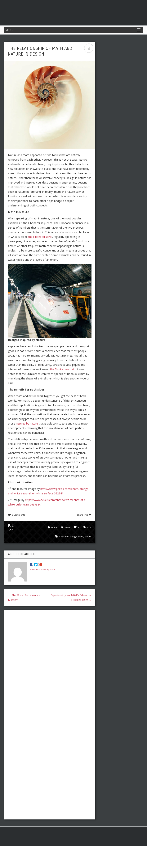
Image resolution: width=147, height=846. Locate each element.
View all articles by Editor (43, 569)
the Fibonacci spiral (40, 237)
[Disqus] (49, 662)
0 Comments (18, 514)
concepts (64, 536)
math (80, 536)
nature (87, 536)
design (73, 536)
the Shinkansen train (62, 369)
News (67, 527)
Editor (54, 527)
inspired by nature (27, 423)
